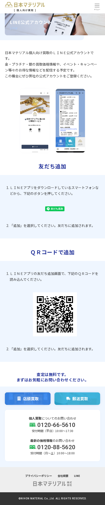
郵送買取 (80, 398)
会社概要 (63, 476)
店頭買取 (31, 398)
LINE (77, 476)
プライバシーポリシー (38, 476)
